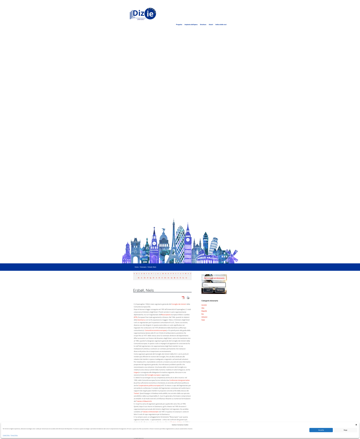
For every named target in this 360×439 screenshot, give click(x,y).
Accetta (321, 430)
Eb (138, 278)
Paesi (203, 320)
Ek (159, 278)
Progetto (179, 24)
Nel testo (220, 290)
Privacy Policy (14, 435)
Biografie (204, 311)
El (162, 278)
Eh (153, 278)
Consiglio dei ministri (178, 304)
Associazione (166, 315)
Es (177, 278)
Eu (183, 278)
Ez (186, 278)
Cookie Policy (6, 435)
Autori (211, 24)
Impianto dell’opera (191, 24)
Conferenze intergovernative (179, 380)
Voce (208, 290)
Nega (345, 430)
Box (202, 314)
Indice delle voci (220, 24)
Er (174, 278)
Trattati (136, 393)
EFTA (135, 317)
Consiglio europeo (153, 375)
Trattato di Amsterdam (150, 412)
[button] (356, 425)
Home (137, 267)
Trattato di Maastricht (144, 401)
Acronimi (204, 305)
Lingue (136, 372)
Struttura (203, 24)
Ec (141, 278)
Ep (171, 278)
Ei (156, 278)
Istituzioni (204, 317)
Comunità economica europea (155, 330)
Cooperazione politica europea (149, 385)
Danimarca (141, 320)
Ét (180, 278)
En (168, 278)
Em (165, 278)
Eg (150, 278)
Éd (144, 278)
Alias (202, 308)
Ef (147, 278)
